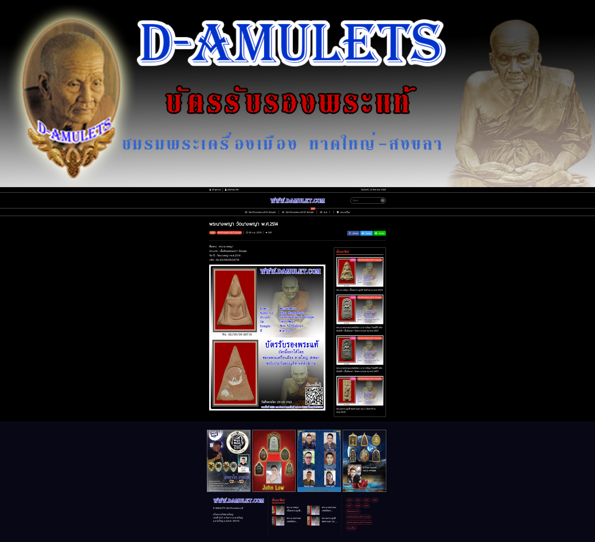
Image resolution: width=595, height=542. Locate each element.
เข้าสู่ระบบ (216, 189)
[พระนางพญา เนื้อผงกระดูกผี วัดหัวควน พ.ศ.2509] (359, 272)
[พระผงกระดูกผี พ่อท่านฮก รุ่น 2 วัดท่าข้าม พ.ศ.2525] (359, 391)
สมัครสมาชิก (233, 189)
